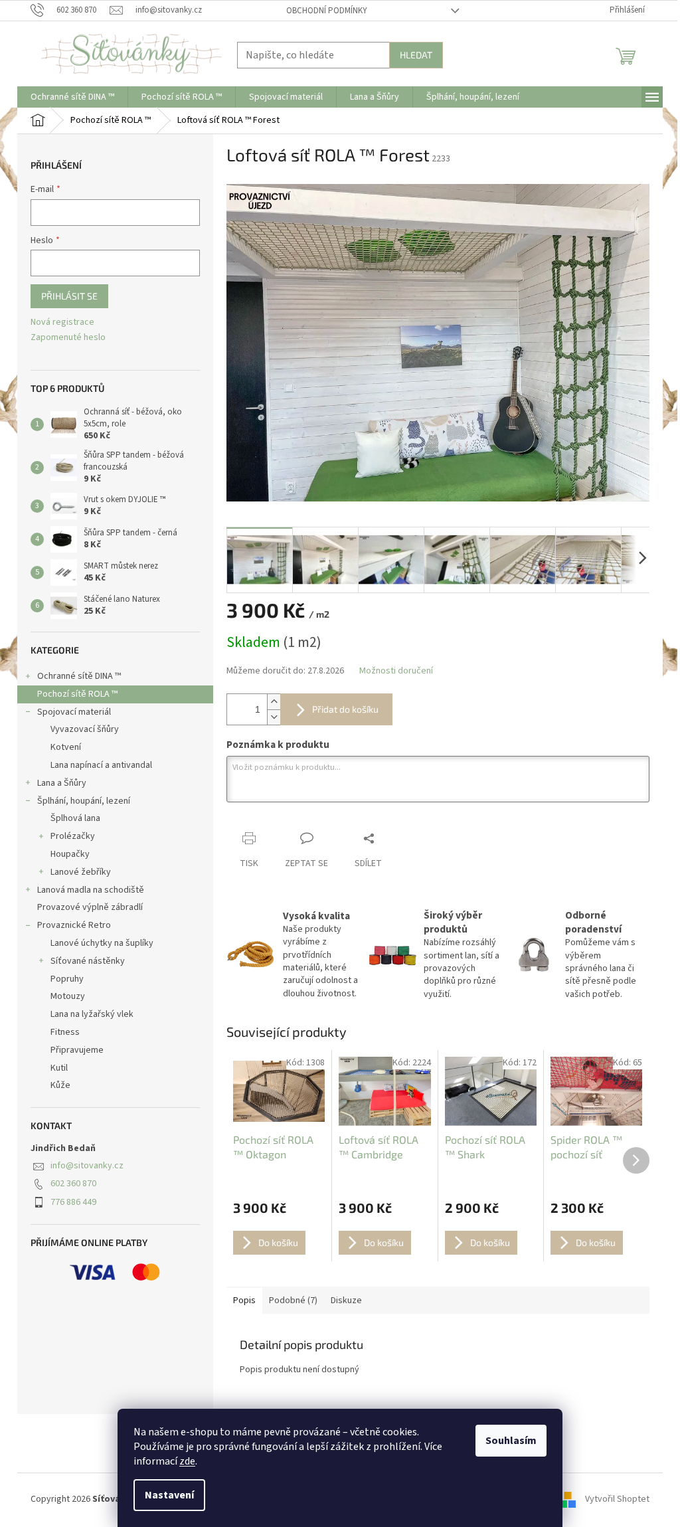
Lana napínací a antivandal (101, 765)
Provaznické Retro (74, 925)
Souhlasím (511, 1440)
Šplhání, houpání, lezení (83, 801)
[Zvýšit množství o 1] (273, 701)
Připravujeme (77, 1050)
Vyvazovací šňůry (84, 729)
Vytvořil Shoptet (617, 1499)
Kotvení (65, 747)
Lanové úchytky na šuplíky (101, 943)
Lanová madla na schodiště (90, 890)
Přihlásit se (69, 296)
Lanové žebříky (80, 872)
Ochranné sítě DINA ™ (79, 676)
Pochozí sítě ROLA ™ (77, 694)
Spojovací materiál (74, 712)
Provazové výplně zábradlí (90, 907)
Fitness (65, 1032)
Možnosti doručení (396, 671)
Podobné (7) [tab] (293, 1300)
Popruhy (67, 979)
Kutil (59, 1068)
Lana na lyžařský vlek (91, 1014)
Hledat (416, 54)
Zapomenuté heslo (68, 337)
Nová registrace (62, 322)
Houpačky (70, 854)
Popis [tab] (244, 1300)
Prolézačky (72, 836)
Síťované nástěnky (87, 961)
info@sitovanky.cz (87, 1165)
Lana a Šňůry (61, 783)
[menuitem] (72, 97)
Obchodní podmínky (326, 11)
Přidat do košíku (345, 709)
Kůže (60, 1085)
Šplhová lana (75, 818)
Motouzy (67, 996)
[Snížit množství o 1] (273, 717)
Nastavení (169, 1495)
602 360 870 (73, 1183)
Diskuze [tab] (346, 1300)
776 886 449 (73, 1202)
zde (187, 1461)
